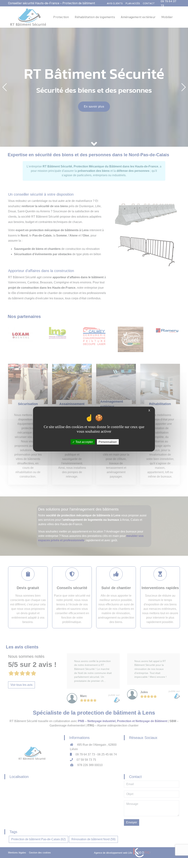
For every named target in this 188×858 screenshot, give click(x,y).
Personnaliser (108, 441)
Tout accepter (84, 441)
